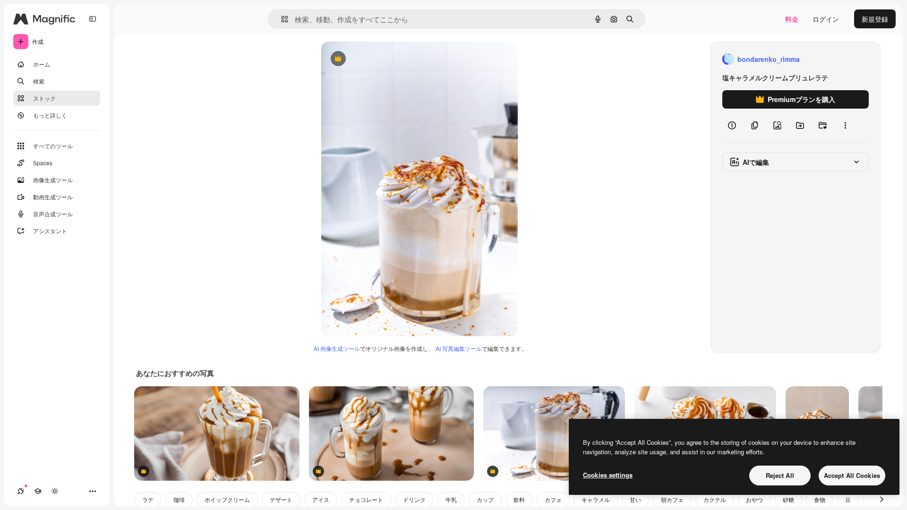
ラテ (148, 499)
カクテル (714, 499)
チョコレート (366, 499)
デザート (281, 499)
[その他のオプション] (845, 125)
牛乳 (451, 499)
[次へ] (881, 499)
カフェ (553, 499)
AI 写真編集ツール (459, 348)
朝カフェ (672, 499)
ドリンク (414, 499)
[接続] (20, 491)
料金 (791, 19)
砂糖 (788, 499)
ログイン (826, 19)
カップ (485, 499)
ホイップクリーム (227, 499)
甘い (635, 499)
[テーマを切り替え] (54, 491)
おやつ (754, 499)
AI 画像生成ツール (337, 348)
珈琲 (179, 499)
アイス (320, 499)
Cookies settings (608, 474)
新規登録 (875, 19)
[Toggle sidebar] (92, 18)
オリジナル (386, 59)
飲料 (519, 499)
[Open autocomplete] (281, 19)
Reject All (780, 475)
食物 (819, 499)
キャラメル (596, 499)
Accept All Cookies (852, 475)
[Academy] (37, 491)
